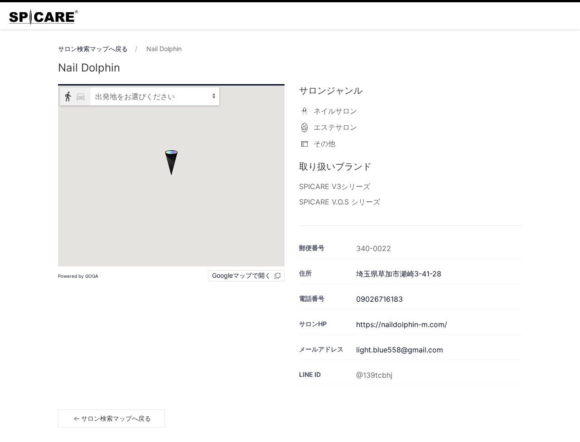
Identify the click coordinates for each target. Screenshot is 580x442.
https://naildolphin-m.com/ (401, 324)
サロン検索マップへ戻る (93, 48)
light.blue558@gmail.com (399, 349)
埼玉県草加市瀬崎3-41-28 (398, 273)
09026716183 (379, 299)
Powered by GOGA (78, 276)
